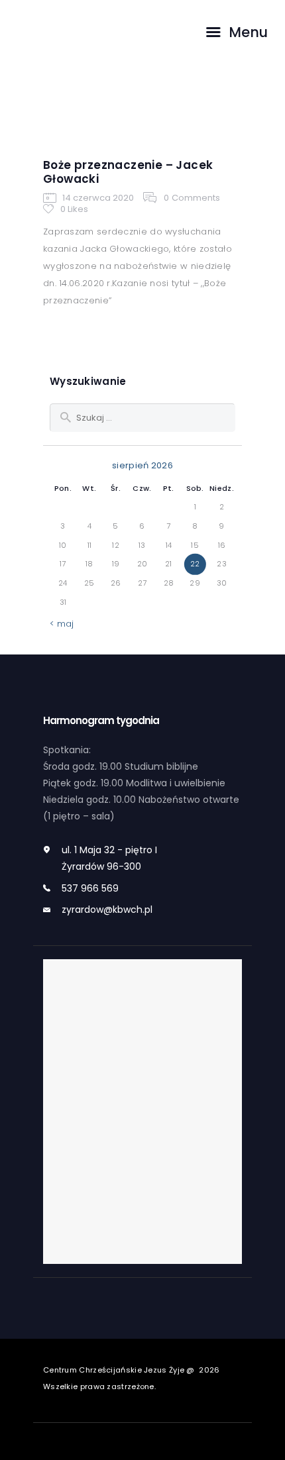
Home (92, 113)
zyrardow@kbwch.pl (107, 909)
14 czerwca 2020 (98, 197)
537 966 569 (90, 888)
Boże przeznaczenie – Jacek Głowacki (128, 172)
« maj (62, 623)
